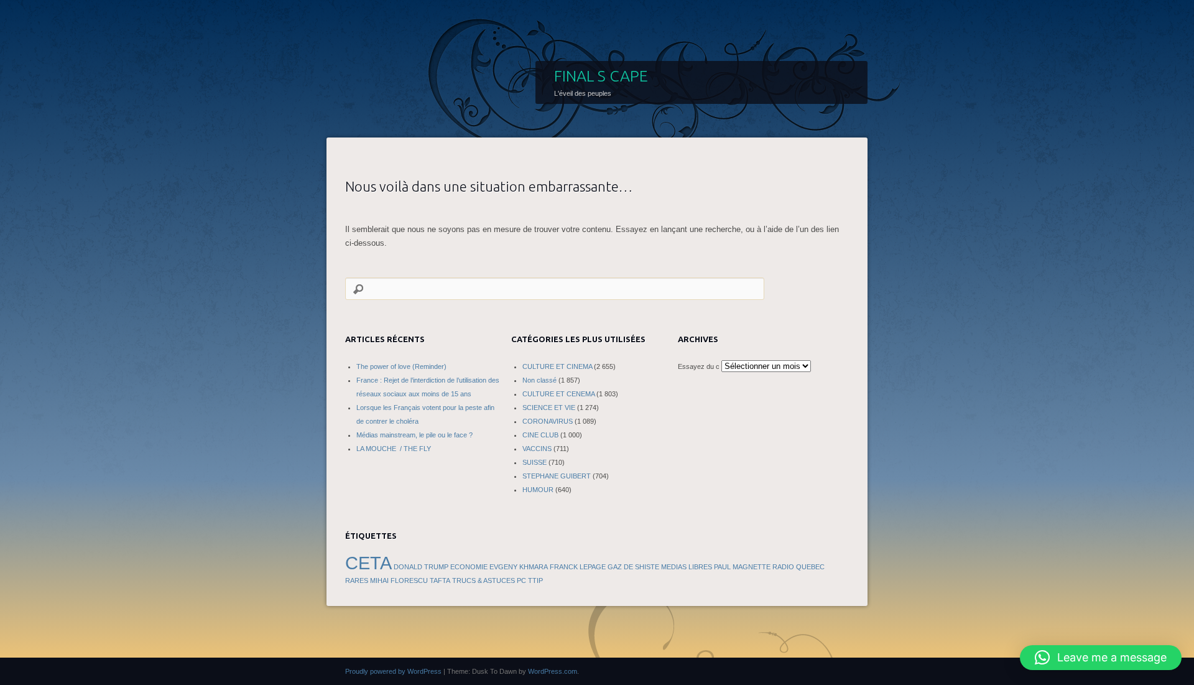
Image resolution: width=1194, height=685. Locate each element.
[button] (1101, 657)
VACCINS (537, 448)
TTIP (535, 580)
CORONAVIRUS (547, 421)
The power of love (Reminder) (401, 366)
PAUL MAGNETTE (742, 567)
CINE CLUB (540, 435)
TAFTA (440, 580)
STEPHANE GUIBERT (556, 476)
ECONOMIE (469, 567)
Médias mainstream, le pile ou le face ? (414, 435)
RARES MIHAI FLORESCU (386, 580)
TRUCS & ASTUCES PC (489, 580)
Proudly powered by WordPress (393, 671)
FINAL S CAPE (601, 76)
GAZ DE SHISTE (633, 567)
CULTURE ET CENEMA (558, 394)
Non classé (539, 380)
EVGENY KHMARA (518, 567)
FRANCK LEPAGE (578, 567)
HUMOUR (537, 489)
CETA (368, 562)
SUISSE (534, 462)
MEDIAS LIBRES (686, 567)
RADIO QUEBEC (798, 567)
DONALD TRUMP (421, 567)
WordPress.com (552, 671)
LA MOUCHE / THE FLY (393, 448)
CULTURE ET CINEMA (557, 366)
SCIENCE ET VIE (548, 407)
